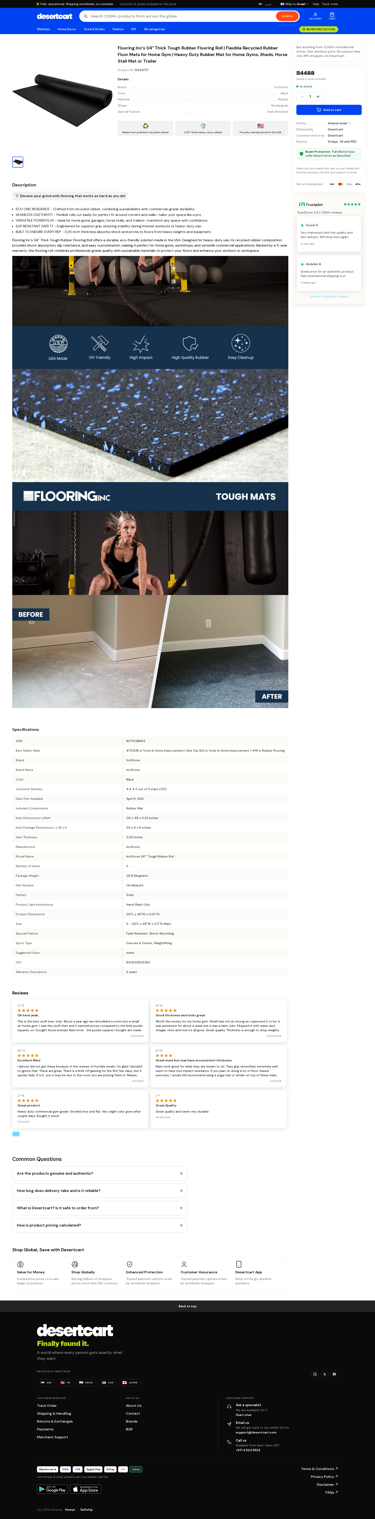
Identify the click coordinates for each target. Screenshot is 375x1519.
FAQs (332, 1492)
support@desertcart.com (256, 1432)
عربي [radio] (268, 4)
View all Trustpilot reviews (329, 297)
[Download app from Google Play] (52, 1489)
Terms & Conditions (319, 1468)
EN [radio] (260, 3)
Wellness (43, 29)
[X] (325, 1374)
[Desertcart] (54, 16)
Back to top (188, 1306)
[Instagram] (315, 1374)
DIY (133, 29)
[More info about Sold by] (350, 123)
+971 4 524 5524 (248, 1450)
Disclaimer (327, 1484)
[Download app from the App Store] (85, 1489)
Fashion (118, 29)
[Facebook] (334, 1374)
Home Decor (67, 29)
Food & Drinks (94, 29)
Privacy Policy (324, 1476)
